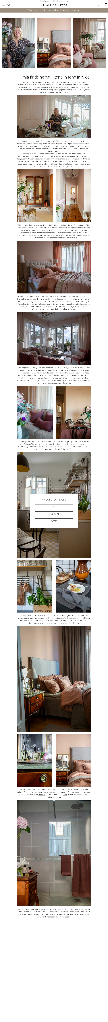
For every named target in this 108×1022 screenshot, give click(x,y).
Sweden (54, 521)
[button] (3, 4)
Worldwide (54, 514)
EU (54, 507)
